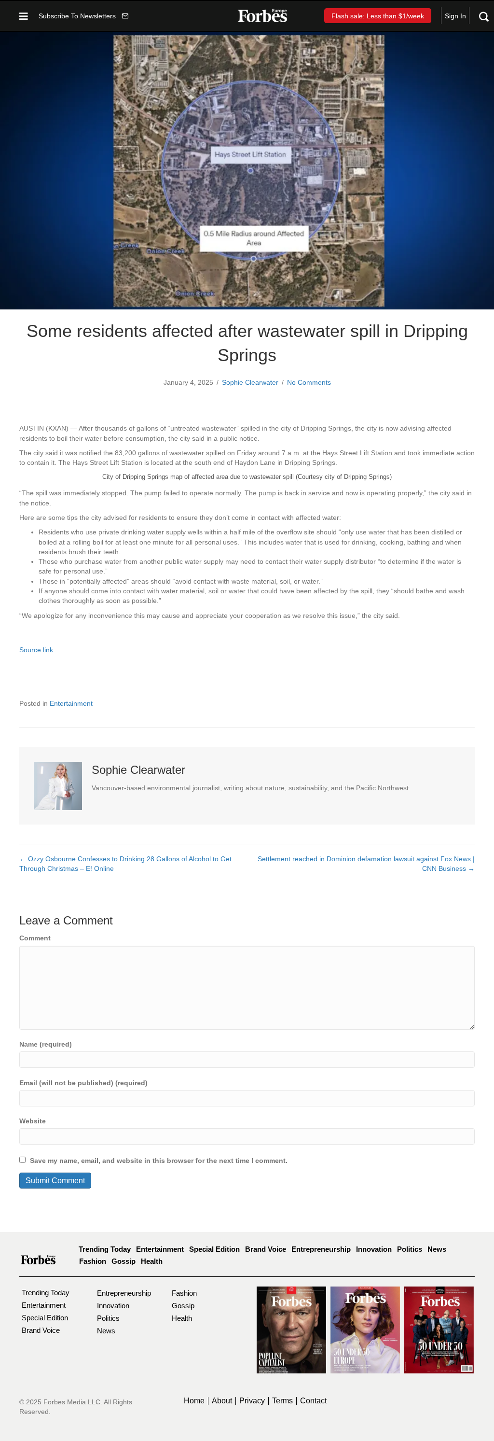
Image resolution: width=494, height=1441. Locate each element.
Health (152, 1261)
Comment (35, 938)
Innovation (374, 1249)
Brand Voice (265, 1249)
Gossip (123, 1261)
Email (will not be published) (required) (83, 1083)
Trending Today (105, 1249)
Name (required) (45, 1044)
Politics (409, 1249)
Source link (36, 650)
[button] (83, 16)
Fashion (92, 1261)
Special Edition (214, 1249)
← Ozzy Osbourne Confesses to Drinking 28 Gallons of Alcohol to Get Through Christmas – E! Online (125, 863)
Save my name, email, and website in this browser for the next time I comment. (159, 1160)
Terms (282, 1401)
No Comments (309, 382)
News (436, 1249)
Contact (313, 1401)
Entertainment (71, 703)
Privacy (252, 1401)
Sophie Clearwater (250, 382)
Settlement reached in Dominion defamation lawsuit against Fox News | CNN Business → (366, 863)
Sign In (455, 16)
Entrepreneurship (321, 1249)
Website (32, 1121)
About (222, 1401)
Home (194, 1401)
